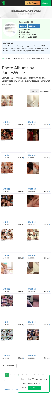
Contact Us (8, 389)
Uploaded (44, 91)
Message (34, 26)
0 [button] (23, 124)
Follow (23, 26)
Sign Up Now (34, 388)
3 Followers (25, 30)
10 (43, 375)
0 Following (25, 32)
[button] (34, 22)
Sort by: (34, 91)
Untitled (6, 122)
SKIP (24, 388)
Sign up (45, 3)
